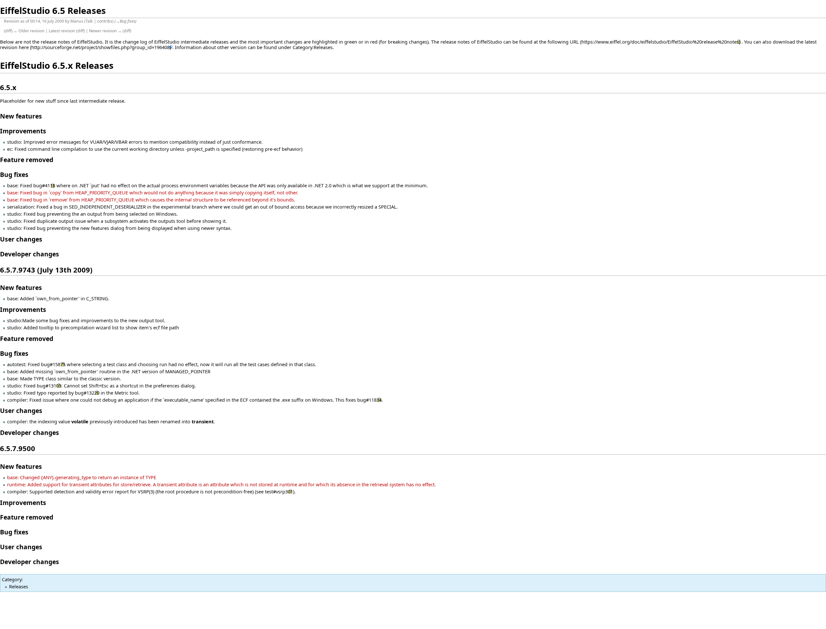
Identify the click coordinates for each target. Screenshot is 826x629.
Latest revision (62, 31)
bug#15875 (53, 364)
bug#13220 (87, 392)
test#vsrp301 (279, 491)
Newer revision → (105, 31)
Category (12, 579)
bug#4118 (44, 185)
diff (8, 31)
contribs (104, 21)
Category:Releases (313, 47)
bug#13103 (49, 385)
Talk (89, 21)
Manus (76, 21)
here (24, 47)
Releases (18, 586)
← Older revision (29, 31)
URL (574, 41)
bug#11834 (369, 400)
